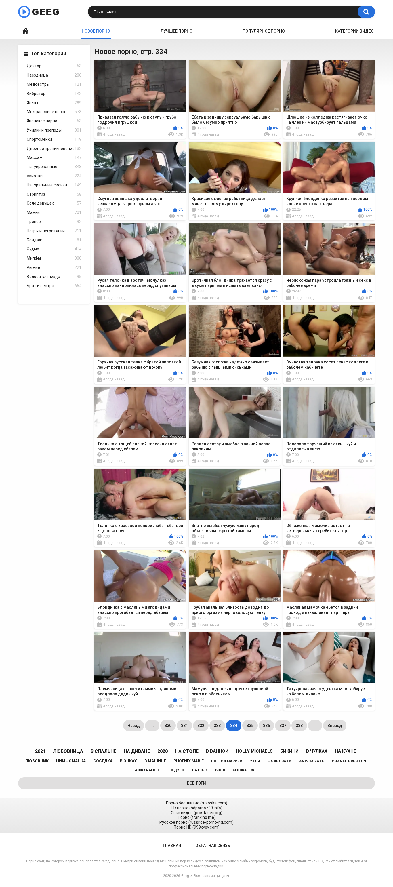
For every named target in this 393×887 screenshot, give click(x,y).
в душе (178, 770)
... (152, 725)
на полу (200, 770)
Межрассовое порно (54, 111)
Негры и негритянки (54, 231)
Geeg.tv (187, 876)
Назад (133, 725)
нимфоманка (71, 761)
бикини (289, 751)
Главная (25, 31)
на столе (187, 751)
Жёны (54, 102)
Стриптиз (54, 194)
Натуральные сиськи (54, 185)
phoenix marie (188, 761)
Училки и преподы (54, 130)
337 (282, 725)
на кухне (345, 751)
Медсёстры (54, 84)
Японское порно (54, 121)
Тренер (54, 221)
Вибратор (54, 93)
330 (168, 725)
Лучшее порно (176, 31)
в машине (155, 761)
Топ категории (48, 53)
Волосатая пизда (54, 276)
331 (184, 725)
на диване (137, 751)
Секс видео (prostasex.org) (196, 812)
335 (250, 725)
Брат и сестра (54, 285)
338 (299, 725)
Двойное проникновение (54, 148)
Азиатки (54, 176)
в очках (128, 761)
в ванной (217, 751)
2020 (162, 751)
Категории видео (354, 31)
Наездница (54, 75)
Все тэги (196, 783)
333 (217, 725)
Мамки (54, 212)
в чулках (316, 751)
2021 (40, 751)
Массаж (54, 157)
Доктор (54, 66)
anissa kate (311, 761)
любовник (37, 761)
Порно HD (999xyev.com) (197, 827)
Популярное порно (264, 31)
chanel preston (349, 761)
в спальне (103, 751)
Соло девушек (54, 203)
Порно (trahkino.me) (196, 817)
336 (266, 725)
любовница (68, 751)
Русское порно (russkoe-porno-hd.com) (196, 822)
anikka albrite (149, 770)
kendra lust (245, 770)
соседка (102, 761)
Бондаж (54, 240)
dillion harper (226, 761)
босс (220, 770)
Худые (54, 249)
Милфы (54, 258)
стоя (254, 761)
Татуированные (54, 166)
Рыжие (54, 267)
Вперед (334, 725)
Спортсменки (54, 139)
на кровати (280, 761)
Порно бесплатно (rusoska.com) (196, 803)
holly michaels (254, 751)
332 (200, 725)
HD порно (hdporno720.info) (196, 808)
